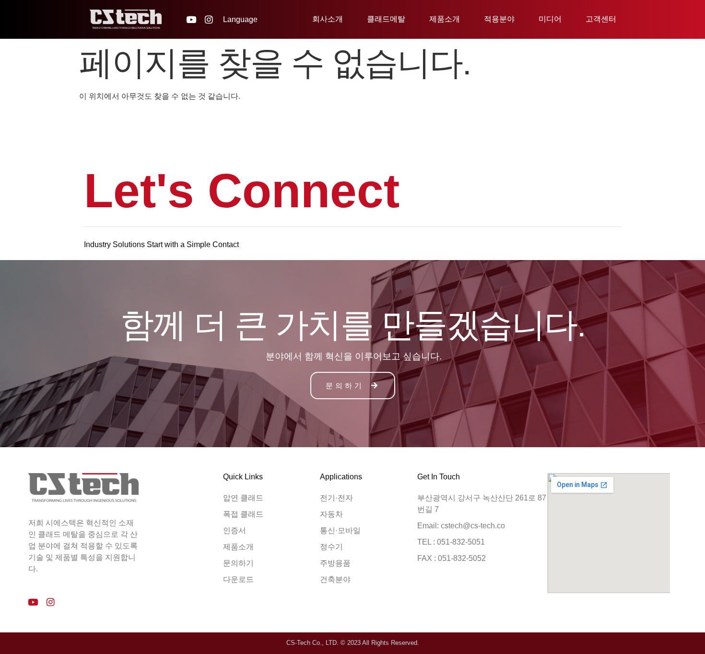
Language (240, 19)
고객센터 (601, 19)
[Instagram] (208, 19)
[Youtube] (191, 19)
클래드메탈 (386, 19)
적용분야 (499, 19)
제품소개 (444, 19)
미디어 (550, 19)
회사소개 (327, 19)
